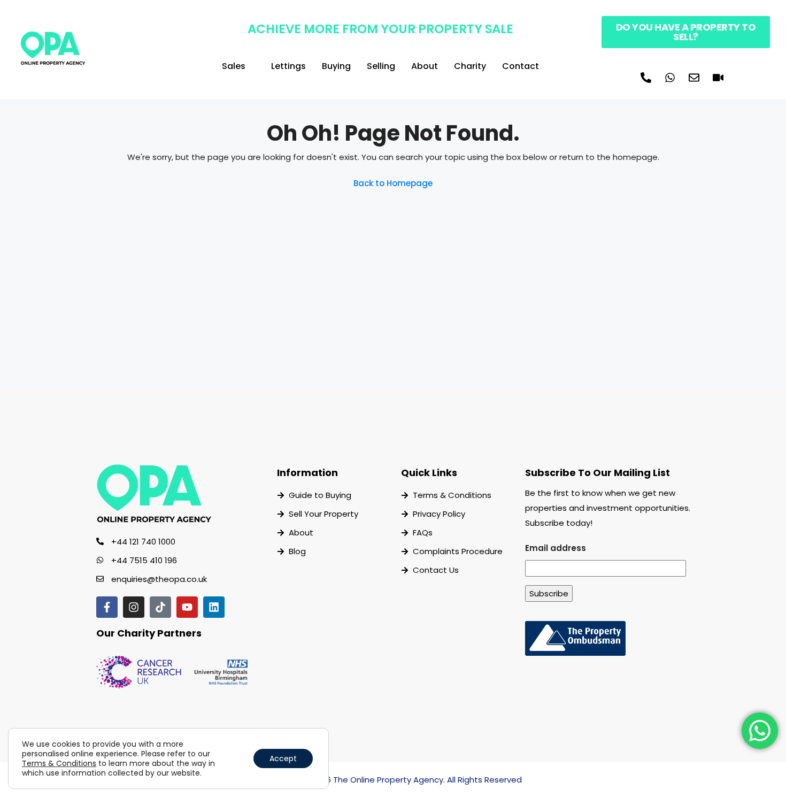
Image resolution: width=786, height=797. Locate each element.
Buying (336, 66)
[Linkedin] (214, 607)
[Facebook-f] (107, 607)
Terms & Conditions (59, 763)
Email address (555, 548)
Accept (283, 758)
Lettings (288, 66)
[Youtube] (187, 607)
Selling (381, 66)
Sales (233, 66)
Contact (520, 66)
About (424, 66)
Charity (470, 66)
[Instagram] (133, 607)
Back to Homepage (393, 183)
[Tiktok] (160, 607)
